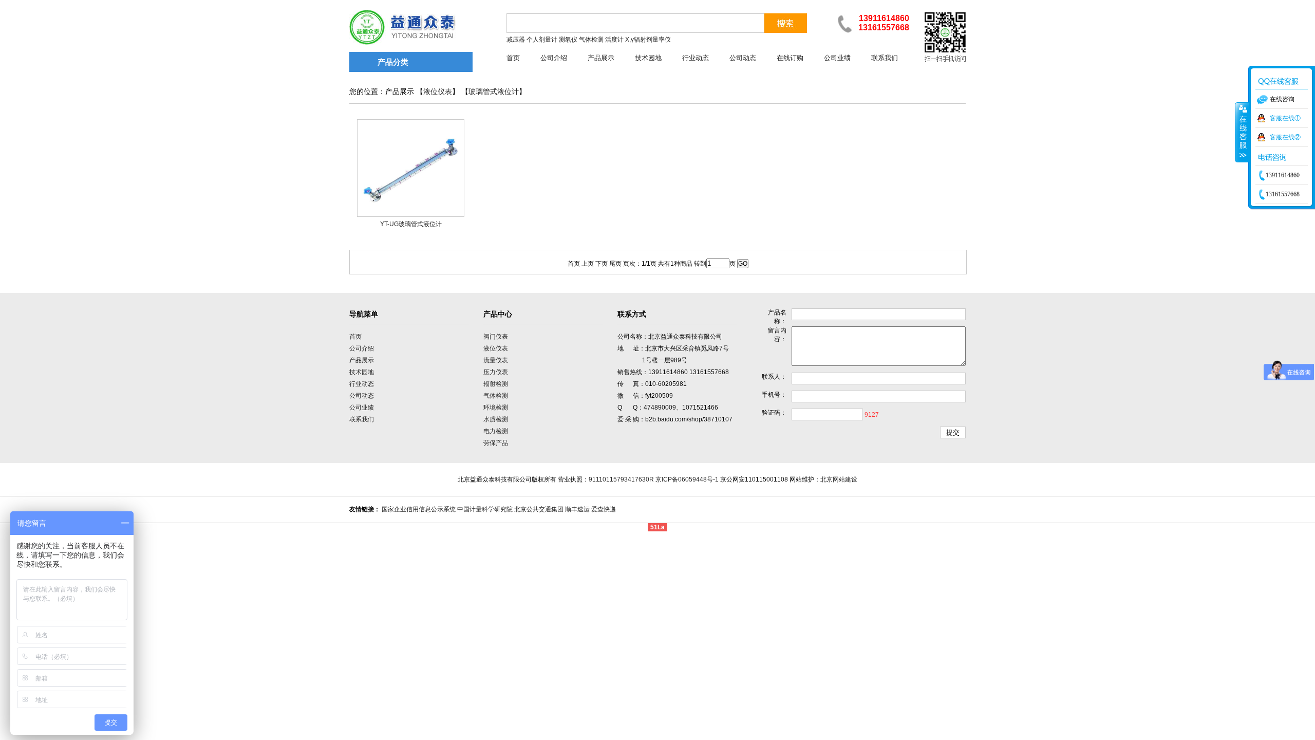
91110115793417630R (621, 479)
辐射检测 (495, 383)
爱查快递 (603, 509)
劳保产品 (495, 443)
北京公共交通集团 (538, 509)
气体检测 (495, 395)
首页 (513, 58)
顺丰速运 (577, 509)
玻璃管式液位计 (493, 92)
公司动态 (742, 58)
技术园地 (648, 58)
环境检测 (495, 407)
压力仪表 (495, 372)
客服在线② (1285, 137)
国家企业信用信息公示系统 (419, 509)
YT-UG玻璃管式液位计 (411, 224)
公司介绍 (553, 58)
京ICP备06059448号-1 (687, 479)
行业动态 (695, 58)
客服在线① (1285, 118)
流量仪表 (495, 360)
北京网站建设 (838, 479)
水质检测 (495, 419)
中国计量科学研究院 (485, 509)
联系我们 (884, 58)
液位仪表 (437, 92)
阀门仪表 (495, 336)
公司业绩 (837, 58)
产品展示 (601, 58)
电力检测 (495, 431)
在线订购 (790, 58)
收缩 (1242, 132)
